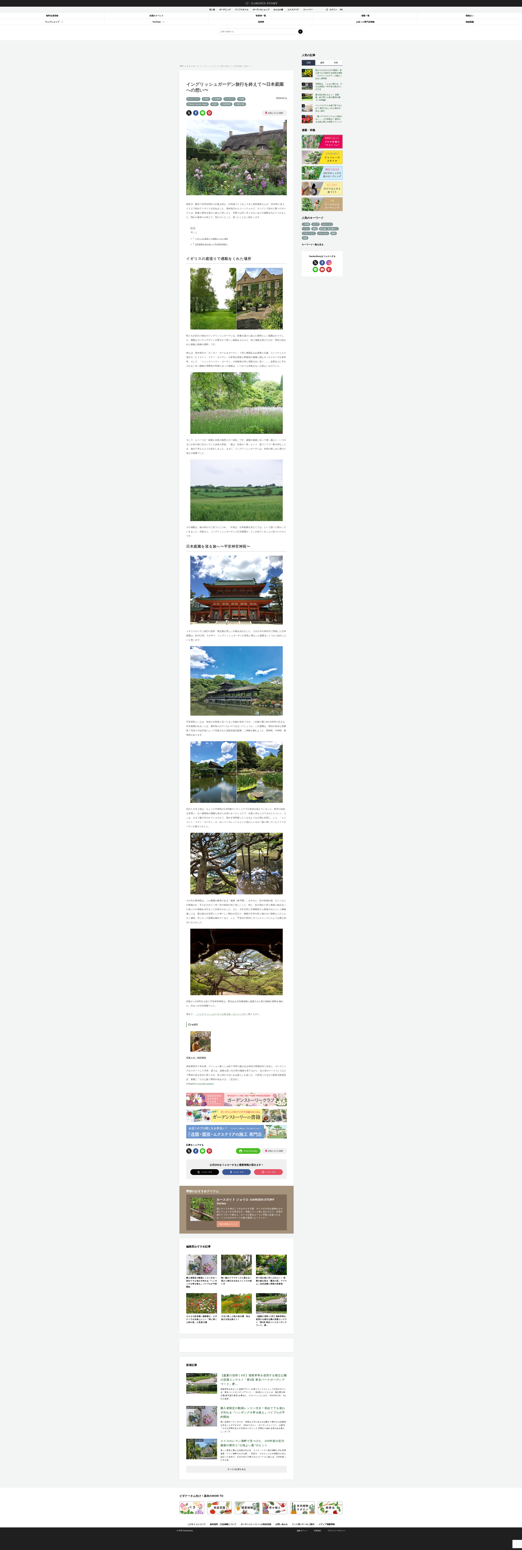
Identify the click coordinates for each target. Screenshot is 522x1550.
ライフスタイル (241, 9)
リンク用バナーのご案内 (303, 1524)
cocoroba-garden (205, 1084)
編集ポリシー (302, 1531)
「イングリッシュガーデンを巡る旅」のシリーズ (219, 1014)
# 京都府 (216, 99)
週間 (322, 62)
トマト (306, 229)
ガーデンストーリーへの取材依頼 (256, 1524)
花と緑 (212, 9)
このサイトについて (196, 1524)
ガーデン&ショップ (261, 9)
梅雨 (333, 233)
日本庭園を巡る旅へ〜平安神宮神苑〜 (211, 244)
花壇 (305, 238)
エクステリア (293, 9)
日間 (309, 62)
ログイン (333, 9)
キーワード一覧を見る (313, 244)
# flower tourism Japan (197, 104)
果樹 (314, 229)
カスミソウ (327, 224)
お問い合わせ (281, 1524)
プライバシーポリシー (336, 1531)
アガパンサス (309, 233)
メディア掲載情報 (327, 1524)
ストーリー (308, 9)
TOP (181, 66)
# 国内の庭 (239, 104)
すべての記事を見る (236, 1469)
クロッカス (323, 233)
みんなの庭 (278, 9)
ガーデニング (225, 9)
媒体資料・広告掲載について (223, 1524)
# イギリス (229, 99)
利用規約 (317, 1531)
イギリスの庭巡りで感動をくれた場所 (211, 239)
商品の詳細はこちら (227, 1224)
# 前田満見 (226, 104)
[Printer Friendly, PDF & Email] (248, 1151)
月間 (336, 62)
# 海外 (206, 99)
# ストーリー (193, 99)
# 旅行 (214, 104)
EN (341, 9)
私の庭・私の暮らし (328, 229)
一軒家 (306, 224)
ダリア (315, 224)
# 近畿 (241, 99)
